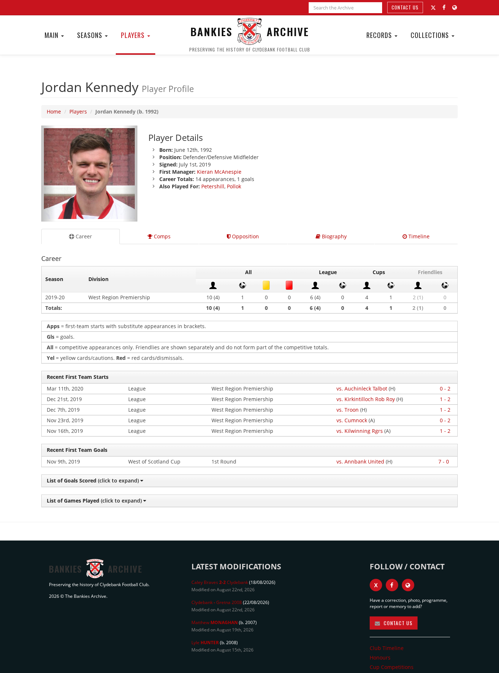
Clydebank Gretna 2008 (216, 602)
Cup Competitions (392, 667)
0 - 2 (445, 388)
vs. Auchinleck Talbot (361, 388)
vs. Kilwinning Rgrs (359, 430)
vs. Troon (347, 409)
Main (52, 35)
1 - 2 (445, 399)
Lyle (205, 642)
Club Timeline (387, 648)
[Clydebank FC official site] (455, 7)
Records (380, 35)
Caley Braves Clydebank (219, 582)
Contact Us (405, 7)
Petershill (212, 186)
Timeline (418, 236)
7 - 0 (443, 461)
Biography (333, 236)
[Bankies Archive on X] (433, 7)
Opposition (245, 236)
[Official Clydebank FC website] (408, 585)
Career (83, 236)
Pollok (234, 186)
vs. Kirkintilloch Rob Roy (365, 399)
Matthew (214, 622)
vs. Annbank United (360, 461)
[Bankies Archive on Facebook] (444, 7)
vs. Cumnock (351, 420)
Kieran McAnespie (219, 171)
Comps (161, 236)
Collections (431, 35)
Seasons (90, 35)
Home (54, 111)
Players (133, 35)
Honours (380, 657)
